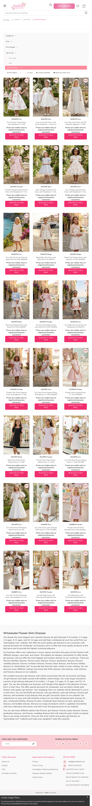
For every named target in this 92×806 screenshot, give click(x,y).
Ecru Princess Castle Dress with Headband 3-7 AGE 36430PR (16, 123)
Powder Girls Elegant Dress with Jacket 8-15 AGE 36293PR (46, 326)
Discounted (12, 58)
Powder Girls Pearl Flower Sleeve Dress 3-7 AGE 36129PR (45, 461)
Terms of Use (37, 765)
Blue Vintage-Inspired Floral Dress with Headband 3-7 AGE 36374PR (46, 191)
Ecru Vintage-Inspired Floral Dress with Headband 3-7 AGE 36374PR (76, 191)
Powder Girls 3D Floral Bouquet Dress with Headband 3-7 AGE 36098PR (76, 529)
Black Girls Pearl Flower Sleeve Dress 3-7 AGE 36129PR (16, 461)
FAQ (3, 769)
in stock (30, 73)
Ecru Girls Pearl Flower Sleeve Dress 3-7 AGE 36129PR (76, 461)
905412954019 (75, 765)
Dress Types (27, 19)
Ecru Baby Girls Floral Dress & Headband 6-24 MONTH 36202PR (75, 326)
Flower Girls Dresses (40, 19)
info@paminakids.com (76, 761)
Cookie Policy (37, 777)
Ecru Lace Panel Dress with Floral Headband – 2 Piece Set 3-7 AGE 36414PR (46, 123)
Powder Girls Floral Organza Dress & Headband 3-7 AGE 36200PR (16, 394)
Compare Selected (43, 73)
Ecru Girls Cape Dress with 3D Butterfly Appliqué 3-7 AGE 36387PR (75, 123)
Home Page (6, 20)
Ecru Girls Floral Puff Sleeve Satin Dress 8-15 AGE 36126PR (16, 529)
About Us (5, 761)
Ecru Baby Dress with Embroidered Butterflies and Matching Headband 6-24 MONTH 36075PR (76, 596)
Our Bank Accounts (9, 773)
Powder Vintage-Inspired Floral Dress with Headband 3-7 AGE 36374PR (16, 191)
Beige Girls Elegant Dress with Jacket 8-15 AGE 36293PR (76, 258)
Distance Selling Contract (42, 773)
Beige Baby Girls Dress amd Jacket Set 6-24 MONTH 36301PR (46, 258)
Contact (5, 765)
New (10, 63)
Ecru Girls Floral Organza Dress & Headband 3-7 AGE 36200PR (46, 394)
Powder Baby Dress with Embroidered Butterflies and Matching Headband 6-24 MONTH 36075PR (46, 596)
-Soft (46, 793)
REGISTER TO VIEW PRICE (16, 136)
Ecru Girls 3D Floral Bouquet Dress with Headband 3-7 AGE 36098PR (16, 596)
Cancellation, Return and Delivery (45, 769)
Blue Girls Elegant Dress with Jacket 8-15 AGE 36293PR (16, 326)
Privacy (35, 761)
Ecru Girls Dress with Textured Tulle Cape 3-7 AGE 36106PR (46, 529)
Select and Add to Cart (62, 73)
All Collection (16, 19)
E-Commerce (52, 793)
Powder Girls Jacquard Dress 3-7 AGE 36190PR (75, 394)
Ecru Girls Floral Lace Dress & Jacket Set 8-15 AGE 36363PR (16, 258)
